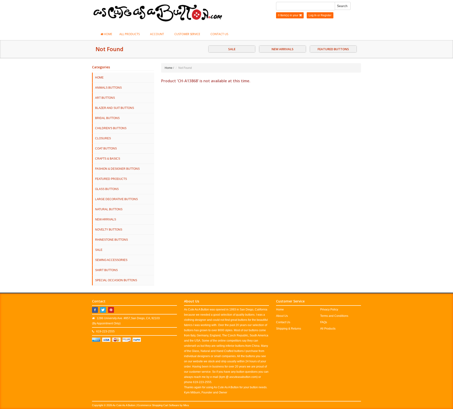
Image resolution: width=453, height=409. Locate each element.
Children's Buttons (110, 128)
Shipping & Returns (288, 328)
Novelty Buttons (108, 229)
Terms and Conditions (334, 316)
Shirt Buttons (106, 270)
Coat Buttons (106, 148)
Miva (186, 405)
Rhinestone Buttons (111, 239)
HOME (99, 77)
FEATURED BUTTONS (333, 49)
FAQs (323, 322)
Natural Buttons (108, 209)
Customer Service (187, 34)
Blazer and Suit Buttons (114, 108)
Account (157, 34)
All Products (129, 34)
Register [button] (326, 15)
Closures (103, 138)
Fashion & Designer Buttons (117, 168)
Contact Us (219, 34)
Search (342, 6)
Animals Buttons (108, 87)
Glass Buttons (107, 189)
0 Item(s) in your (288, 15)
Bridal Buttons (107, 118)
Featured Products (111, 179)
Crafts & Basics (107, 158)
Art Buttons (105, 97)
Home (107, 34)
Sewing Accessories (111, 260)
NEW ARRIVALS (283, 49)
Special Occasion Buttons (116, 280)
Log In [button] (313, 15)
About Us (282, 316)
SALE (231, 49)
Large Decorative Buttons (116, 199)
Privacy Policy (329, 309)
